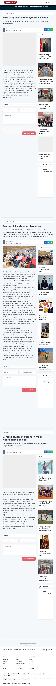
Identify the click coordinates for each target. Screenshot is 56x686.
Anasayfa (6, 13)
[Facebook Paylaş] (45, 29)
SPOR (11, 432)
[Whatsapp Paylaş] (51, 29)
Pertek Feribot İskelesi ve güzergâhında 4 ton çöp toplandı (32, 6)
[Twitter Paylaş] (48, 29)
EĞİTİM (12, 13)
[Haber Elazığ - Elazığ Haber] (10, 2)
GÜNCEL (12, 222)
